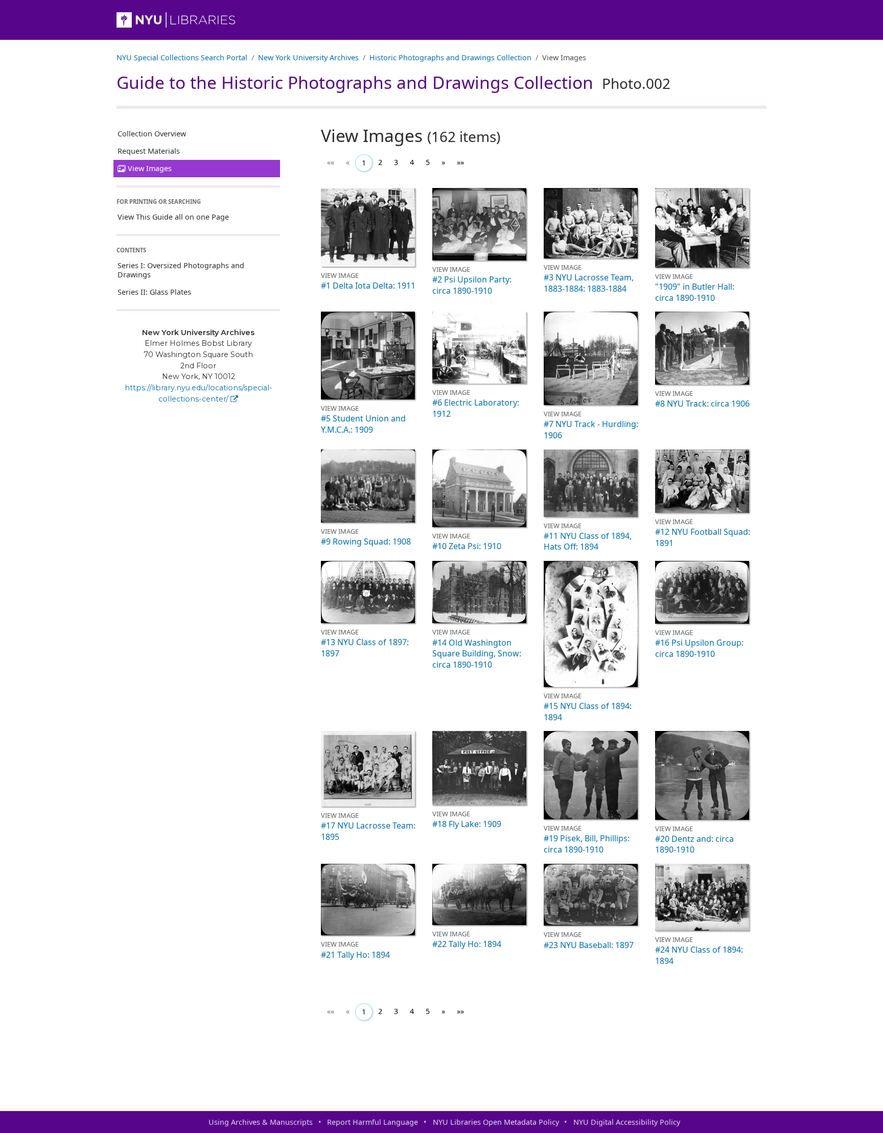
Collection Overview (152, 133)
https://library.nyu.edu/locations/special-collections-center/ (198, 393)
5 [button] (428, 162)
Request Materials (149, 151)
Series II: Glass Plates (154, 292)
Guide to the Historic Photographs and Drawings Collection (393, 82)
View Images (150, 168)
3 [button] (396, 162)
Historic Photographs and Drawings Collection (450, 57)
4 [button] (412, 162)
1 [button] (364, 163)
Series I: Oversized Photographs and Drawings (181, 270)
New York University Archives (308, 57)
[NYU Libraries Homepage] (441, 20)
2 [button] (380, 162)
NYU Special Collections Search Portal (182, 57)
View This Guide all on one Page (173, 217)
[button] (443, 162)
